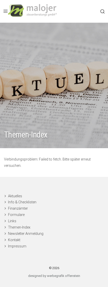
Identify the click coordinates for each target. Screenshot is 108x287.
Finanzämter (18, 208)
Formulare (16, 215)
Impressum (17, 246)
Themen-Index (19, 227)
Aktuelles (15, 196)
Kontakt (14, 240)
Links (12, 221)
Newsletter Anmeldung (25, 234)
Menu (5, 11)
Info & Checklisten (22, 202)
